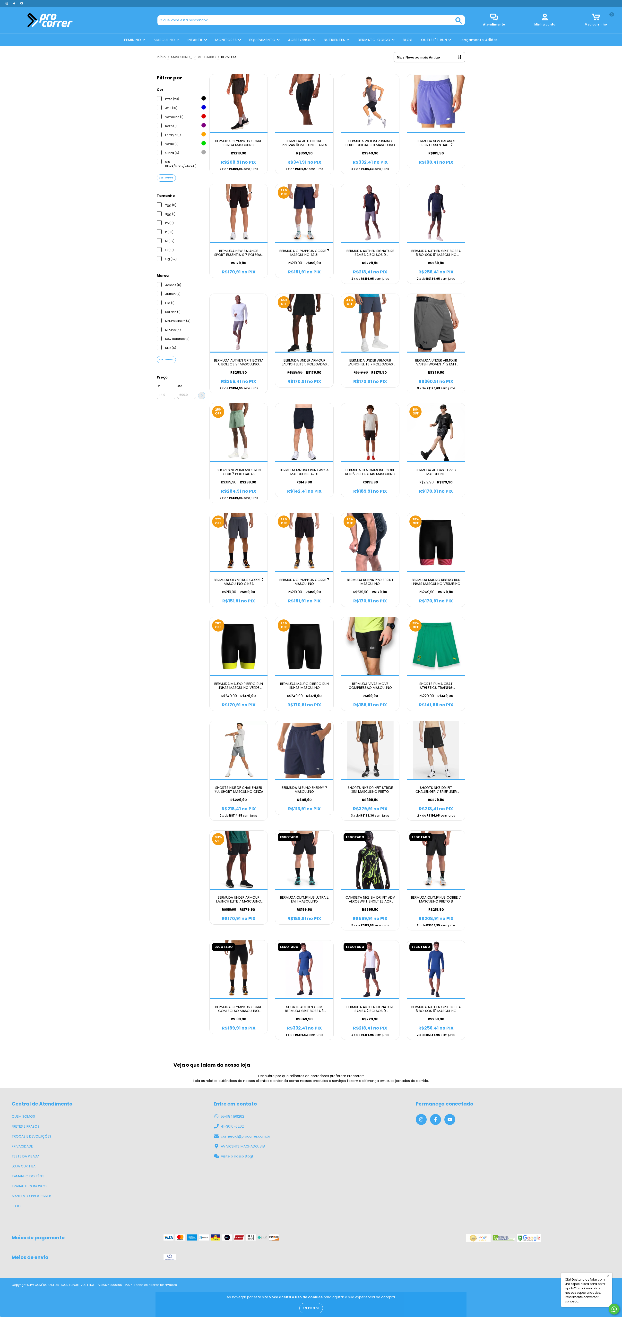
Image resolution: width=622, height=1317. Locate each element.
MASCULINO (165, 39)
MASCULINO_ (181, 57)
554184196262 (232, 1116)
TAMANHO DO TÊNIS (28, 1176)
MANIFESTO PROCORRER (31, 1196)
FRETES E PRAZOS (25, 1126)
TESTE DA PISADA (25, 1156)
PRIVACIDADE (22, 1146)
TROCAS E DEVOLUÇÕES (31, 1136)
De (158, 386)
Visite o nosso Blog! (237, 1156)
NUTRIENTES (335, 39)
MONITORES (226, 39)
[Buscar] (458, 20)
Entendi (311, 1308)
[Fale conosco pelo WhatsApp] (614, 1309)
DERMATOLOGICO (375, 39)
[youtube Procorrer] (21, 3)
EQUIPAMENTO (263, 39)
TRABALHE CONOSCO (29, 1186)
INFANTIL (196, 39)
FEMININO (133, 39)
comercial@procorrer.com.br (245, 1136)
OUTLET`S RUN (434, 39)
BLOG (408, 39)
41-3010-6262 (232, 1126)
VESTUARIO (207, 57)
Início (161, 57)
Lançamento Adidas (479, 39)
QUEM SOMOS (23, 1116)
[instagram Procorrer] (7, 3)
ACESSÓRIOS (300, 39)
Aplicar (201, 395)
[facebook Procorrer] (14, 3)
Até (179, 386)
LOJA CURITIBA (23, 1166)
